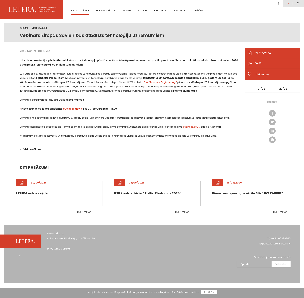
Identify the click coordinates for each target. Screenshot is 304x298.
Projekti (160, 10)
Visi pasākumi (39, 28)
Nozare (143, 10)
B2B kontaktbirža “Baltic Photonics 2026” (147, 193)
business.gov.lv (72, 108)
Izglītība (198, 10)
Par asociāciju (106, 10)
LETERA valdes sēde (32, 193)
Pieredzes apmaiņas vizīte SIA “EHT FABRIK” (247, 193)
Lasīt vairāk (84, 211)
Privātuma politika (58, 248)
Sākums (24, 28)
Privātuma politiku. (188, 292)
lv (288, 3)
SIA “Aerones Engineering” (160, 82)
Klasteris (179, 10)
